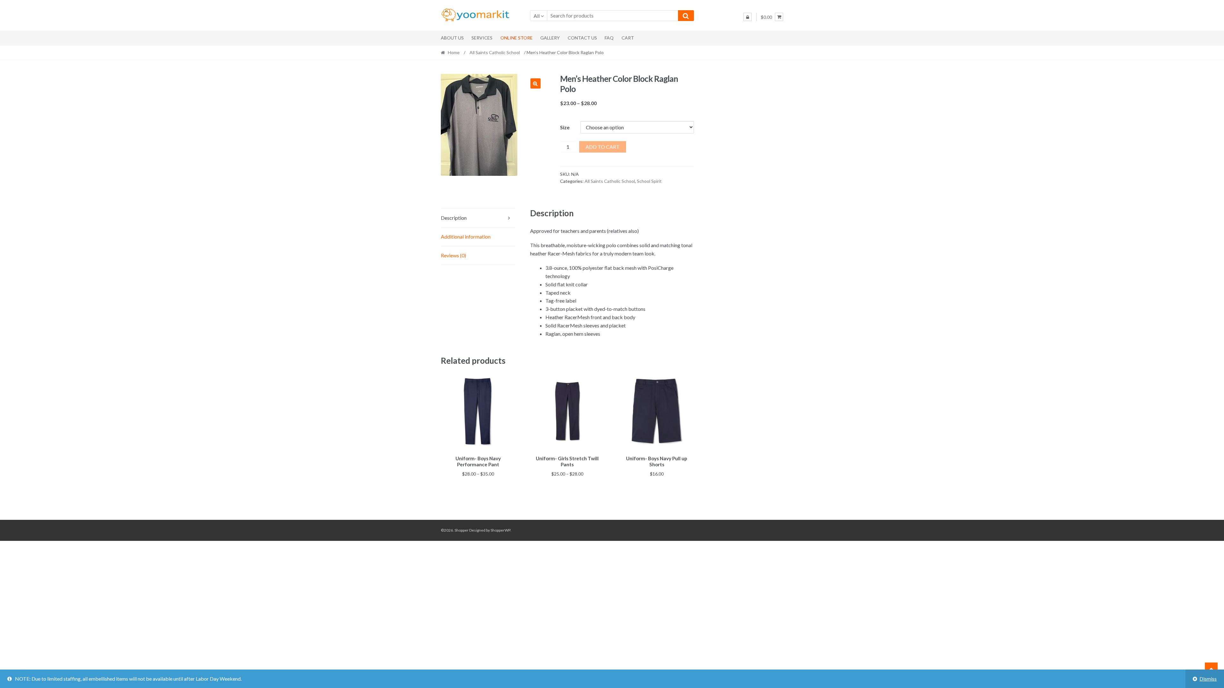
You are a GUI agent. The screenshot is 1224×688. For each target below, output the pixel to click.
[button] (535, 83)
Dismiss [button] (1208, 679)
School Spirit (649, 181)
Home (454, 52)
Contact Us (582, 37)
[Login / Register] (747, 17)
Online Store (516, 37)
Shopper (462, 530)
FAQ (609, 37)
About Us (452, 37)
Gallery (550, 37)
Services (481, 37)
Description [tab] (454, 218)
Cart (628, 37)
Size (565, 127)
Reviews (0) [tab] (453, 255)
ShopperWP (500, 530)
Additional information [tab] (466, 236)
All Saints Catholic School (495, 52)
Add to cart (603, 147)
